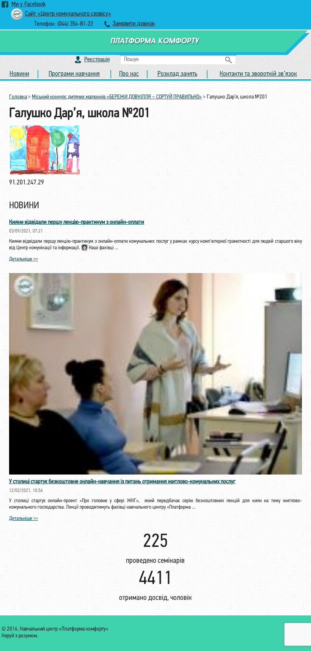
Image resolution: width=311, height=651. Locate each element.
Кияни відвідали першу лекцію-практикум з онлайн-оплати (76, 222)
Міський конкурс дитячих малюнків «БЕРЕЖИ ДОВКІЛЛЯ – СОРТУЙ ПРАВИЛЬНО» (117, 97)
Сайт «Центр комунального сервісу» (68, 14)
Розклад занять (177, 74)
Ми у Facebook (28, 4)
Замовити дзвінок (134, 23)
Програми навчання (74, 74)
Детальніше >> (23, 259)
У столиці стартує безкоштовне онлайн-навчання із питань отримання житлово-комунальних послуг (122, 482)
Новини (19, 74)
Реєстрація (97, 59)
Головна (18, 97)
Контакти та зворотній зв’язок (258, 74)
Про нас (129, 74)
